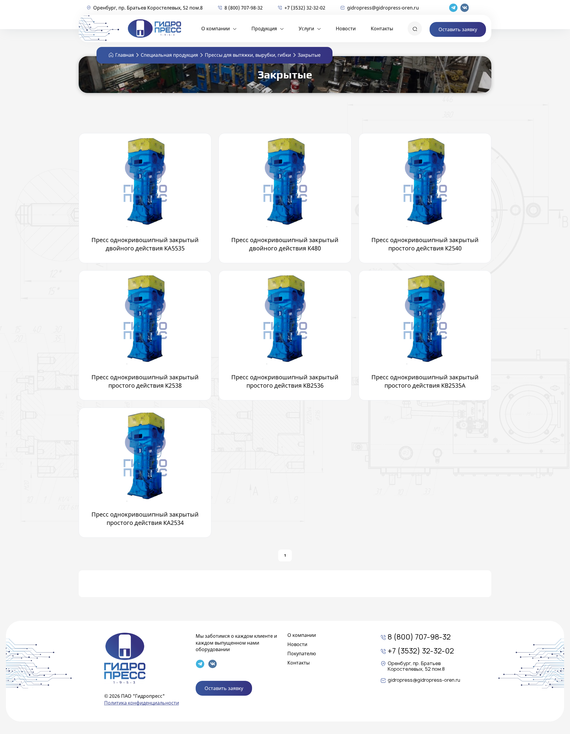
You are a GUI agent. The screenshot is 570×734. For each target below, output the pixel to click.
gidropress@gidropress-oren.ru (383, 7)
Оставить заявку (457, 29)
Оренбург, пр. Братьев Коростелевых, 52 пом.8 (148, 7)
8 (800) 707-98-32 (243, 7)
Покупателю (301, 653)
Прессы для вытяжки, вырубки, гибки (248, 55)
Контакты (382, 28)
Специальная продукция (169, 55)
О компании (215, 28)
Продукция (264, 28)
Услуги (306, 28)
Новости (346, 28)
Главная (124, 55)
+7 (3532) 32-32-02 (304, 7)
